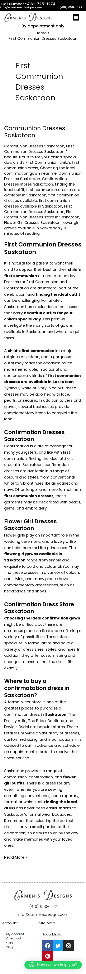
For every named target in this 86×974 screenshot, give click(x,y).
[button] (76, 17)
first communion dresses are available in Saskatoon (42, 192)
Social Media (51, 934)
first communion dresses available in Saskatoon (37, 203)
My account (15, 934)
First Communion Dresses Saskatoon (39, 148)
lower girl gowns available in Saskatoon (41, 225)
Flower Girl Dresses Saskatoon (32, 222)
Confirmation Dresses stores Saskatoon (35, 181)
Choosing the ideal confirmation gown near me (39, 170)
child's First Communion (35, 162)
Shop (10, 947)
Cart (9, 942)
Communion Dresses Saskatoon (34, 131)
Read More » (15, 857)
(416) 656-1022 (43, 906)
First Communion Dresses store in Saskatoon (41, 214)
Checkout (13, 938)
